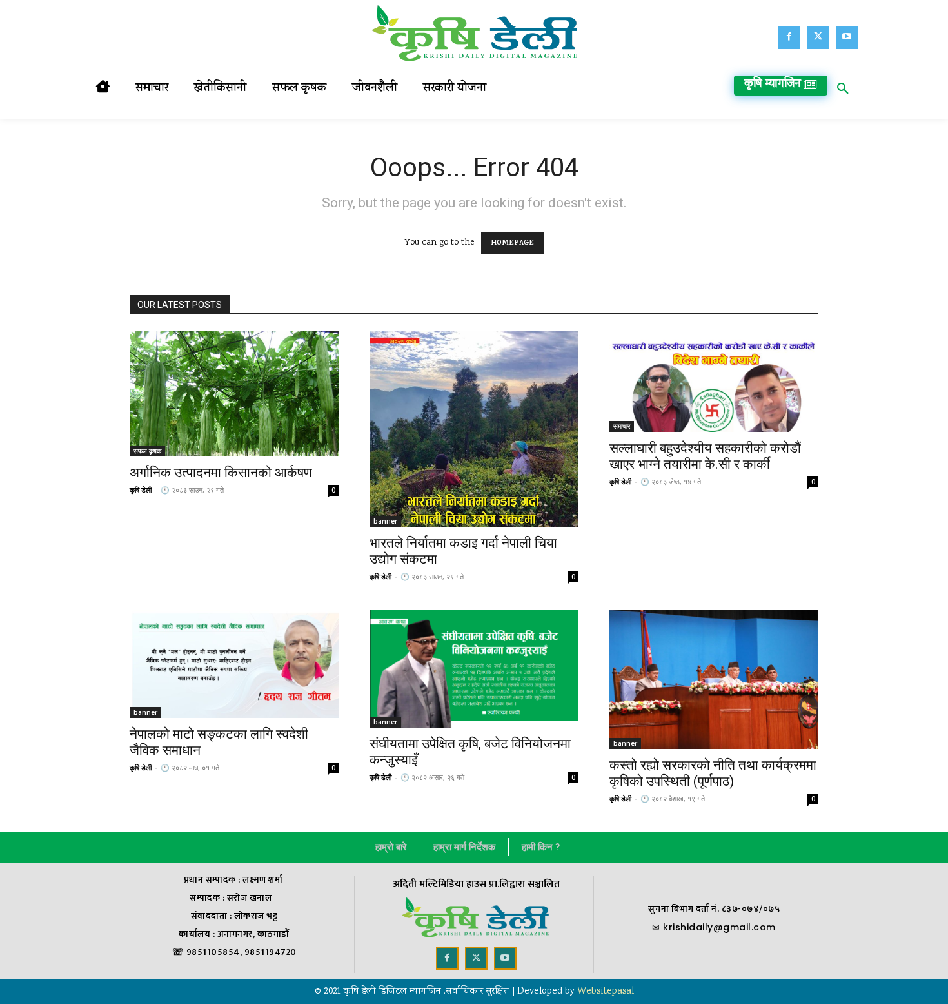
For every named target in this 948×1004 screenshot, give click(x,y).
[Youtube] (847, 37)
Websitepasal (605, 992)
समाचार (621, 426)
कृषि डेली (141, 490)
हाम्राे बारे (391, 847)
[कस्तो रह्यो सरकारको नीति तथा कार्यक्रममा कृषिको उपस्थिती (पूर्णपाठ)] (713, 679)
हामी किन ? (541, 847)
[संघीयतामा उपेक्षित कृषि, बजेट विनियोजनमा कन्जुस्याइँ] (474, 669)
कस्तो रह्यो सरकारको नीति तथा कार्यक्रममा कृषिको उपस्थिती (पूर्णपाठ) (712, 773)
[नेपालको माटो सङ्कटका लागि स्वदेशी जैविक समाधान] (234, 663)
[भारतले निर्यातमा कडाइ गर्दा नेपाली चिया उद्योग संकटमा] (474, 429)
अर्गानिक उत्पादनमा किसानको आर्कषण (221, 472)
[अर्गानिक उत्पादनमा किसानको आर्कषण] (234, 393)
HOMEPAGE (512, 243)
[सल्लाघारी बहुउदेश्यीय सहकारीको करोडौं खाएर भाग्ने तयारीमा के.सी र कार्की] (713, 381)
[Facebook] (789, 37)
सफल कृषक (147, 450)
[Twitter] (818, 37)
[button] (842, 91)
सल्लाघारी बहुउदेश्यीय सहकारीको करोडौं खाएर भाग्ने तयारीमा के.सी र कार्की (705, 456)
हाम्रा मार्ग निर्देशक (464, 847)
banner (385, 521)
